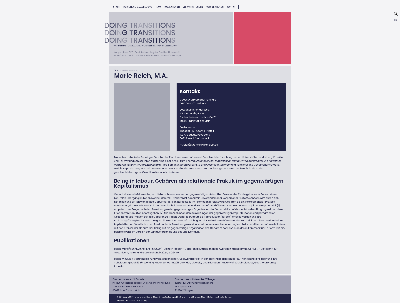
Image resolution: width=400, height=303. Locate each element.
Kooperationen (215, 6)
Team (158, 6)
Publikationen (172, 6)
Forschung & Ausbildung (137, 6)
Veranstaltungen (193, 6)
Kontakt (232, 6)
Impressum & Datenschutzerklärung (132, 300)
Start (116, 6)
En (395, 20)
